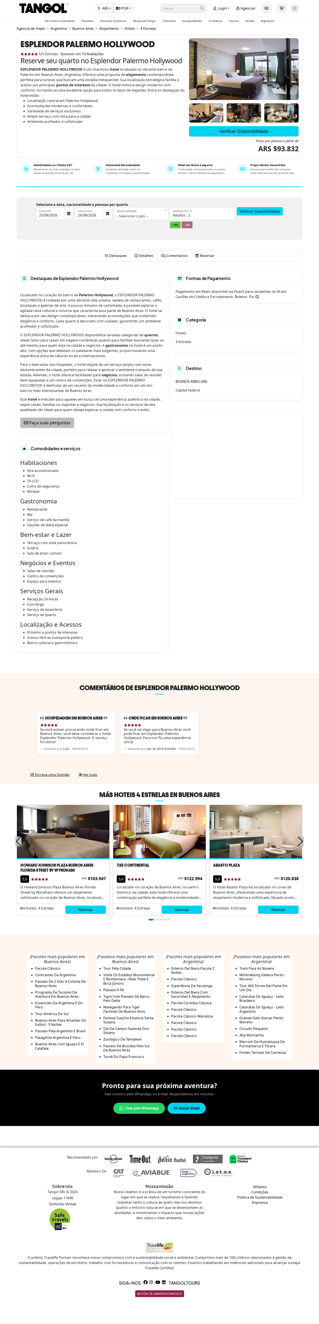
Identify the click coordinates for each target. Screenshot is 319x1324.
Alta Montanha (251, 1035)
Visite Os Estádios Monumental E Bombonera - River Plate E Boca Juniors (129, 979)
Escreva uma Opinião (52, 774)
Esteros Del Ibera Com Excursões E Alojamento (190, 994)
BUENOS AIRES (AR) (191, 381)
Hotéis (249, 21)
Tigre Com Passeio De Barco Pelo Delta (126, 998)
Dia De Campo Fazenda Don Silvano (126, 1030)
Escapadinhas (192, 21)
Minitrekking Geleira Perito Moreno (261, 977)
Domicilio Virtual (62, 1204)
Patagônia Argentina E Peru (58, 1037)
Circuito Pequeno (253, 1028)
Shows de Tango (144, 21)
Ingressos (268, 21)
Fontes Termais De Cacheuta (262, 1052)
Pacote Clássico (48, 968)
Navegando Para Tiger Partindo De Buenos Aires (124, 1009)
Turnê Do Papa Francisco (123, 1056)
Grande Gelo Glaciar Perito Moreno (261, 1020)
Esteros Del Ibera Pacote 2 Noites (192, 970)
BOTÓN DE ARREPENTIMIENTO (159, 1294)
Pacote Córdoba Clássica (191, 1003)
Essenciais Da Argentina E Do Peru (59, 1005)
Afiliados (260, 1186)
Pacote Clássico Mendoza (192, 1016)
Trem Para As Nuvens (256, 968)
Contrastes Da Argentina (55, 975)
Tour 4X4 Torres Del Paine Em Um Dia (263, 987)
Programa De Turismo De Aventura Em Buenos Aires (57, 994)
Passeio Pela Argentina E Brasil (60, 1031)
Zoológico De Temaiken (122, 1039)
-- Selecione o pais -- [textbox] (132, 216)
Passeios (87, 21)
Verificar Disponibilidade (243, 131)
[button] (183, 8)
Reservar (85, 909)
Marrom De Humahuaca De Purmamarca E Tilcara (262, 1043)
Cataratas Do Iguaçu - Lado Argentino (261, 1009)
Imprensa (260, 1202)
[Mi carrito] (281, 8)
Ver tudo (89, 774)
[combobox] (141, 213)
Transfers (169, 21)
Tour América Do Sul (52, 1013)
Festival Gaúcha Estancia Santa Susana (128, 1020)
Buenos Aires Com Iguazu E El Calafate (59, 1046)
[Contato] (266, 8)
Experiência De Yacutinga (191, 985)
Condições (259, 1192)
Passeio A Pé (113, 990)
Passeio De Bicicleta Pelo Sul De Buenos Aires (126, 1048)
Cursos (234, 21)
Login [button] (222, 8)
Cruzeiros (215, 21)
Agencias (247, 8)
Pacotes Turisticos (113, 21)
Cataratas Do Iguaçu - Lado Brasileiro (261, 998)
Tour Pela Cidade (117, 968)
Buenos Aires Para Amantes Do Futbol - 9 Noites (60, 1022)
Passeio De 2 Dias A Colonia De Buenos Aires (60, 983)
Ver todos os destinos (59, 21)
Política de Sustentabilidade (260, 1197)
